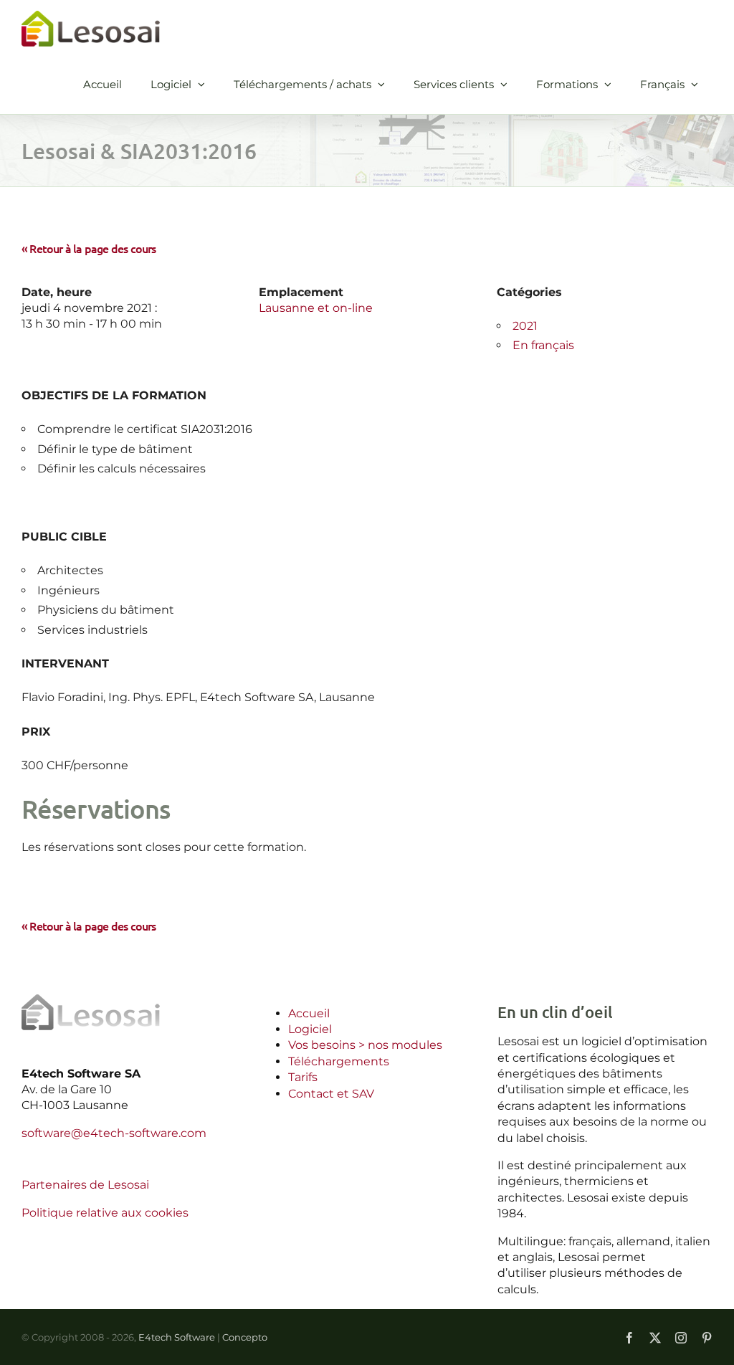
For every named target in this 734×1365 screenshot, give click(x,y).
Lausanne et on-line (316, 308)
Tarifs (303, 1077)
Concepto (244, 1337)
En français (543, 345)
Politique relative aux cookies (105, 1212)
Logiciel (310, 1029)
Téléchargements (338, 1061)
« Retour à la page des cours (89, 248)
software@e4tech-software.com (114, 1133)
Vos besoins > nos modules (365, 1045)
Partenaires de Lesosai (85, 1185)
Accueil (309, 1013)
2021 (525, 326)
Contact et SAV (331, 1093)
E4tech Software (176, 1337)
